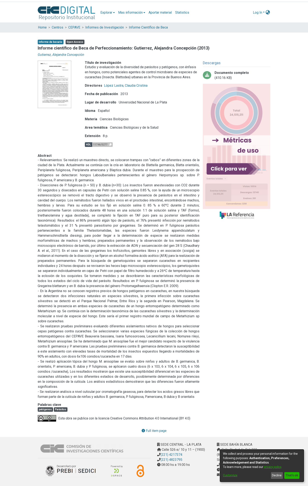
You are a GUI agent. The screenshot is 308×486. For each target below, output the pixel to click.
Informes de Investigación (104, 27)
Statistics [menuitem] (182, 12)
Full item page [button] (156, 431)
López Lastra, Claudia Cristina (126, 86)
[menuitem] (107, 12)
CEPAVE (74, 27)
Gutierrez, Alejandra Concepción (61, 55)
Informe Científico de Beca (148, 27)
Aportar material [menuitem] (160, 12)
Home (42, 27)
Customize (230, 475)
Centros (57, 27)
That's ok (291, 475)
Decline (277, 475)
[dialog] (262, 465)
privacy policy (272, 467)
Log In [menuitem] (257, 12)
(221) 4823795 (171, 460)
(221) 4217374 (171, 455)
